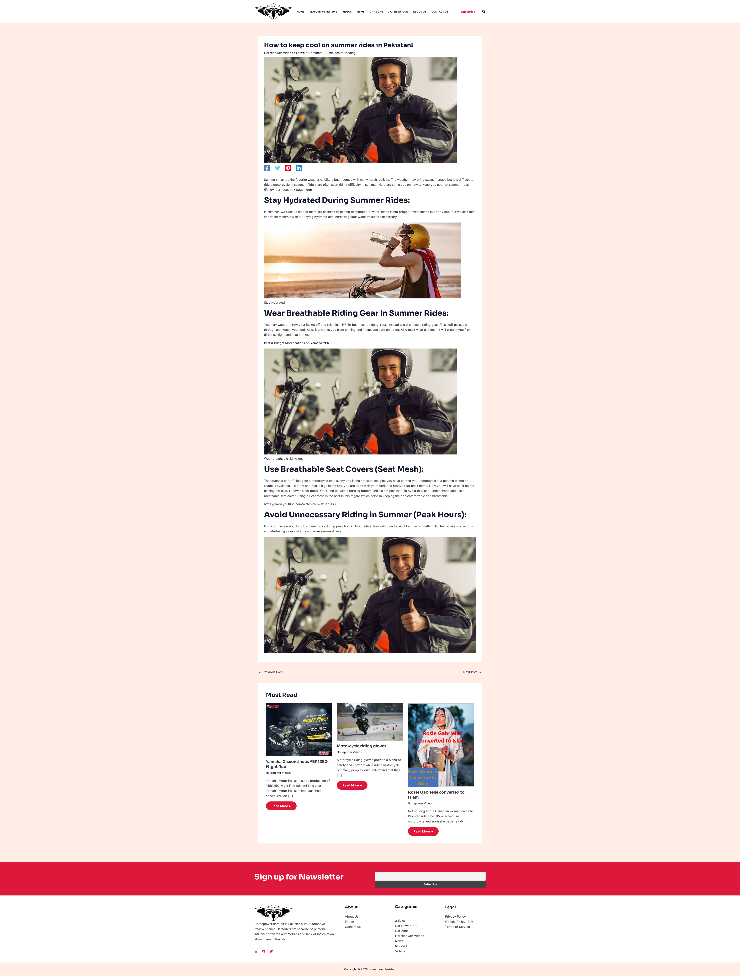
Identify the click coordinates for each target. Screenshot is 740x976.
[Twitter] (277, 168)
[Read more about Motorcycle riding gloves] (370, 722)
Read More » (281, 806)
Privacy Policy (455, 916)
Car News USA (398, 11)
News (361, 11)
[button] (468, 11)
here (307, 190)
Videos (347, 11)
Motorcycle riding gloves (361, 746)
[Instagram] (255, 951)
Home (300, 11)
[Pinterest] (288, 168)
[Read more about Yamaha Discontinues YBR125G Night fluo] (299, 729)
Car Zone (376, 11)
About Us (419, 11)
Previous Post (271, 672)
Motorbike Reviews (323, 11)
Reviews (401, 946)
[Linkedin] (299, 168)
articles (400, 920)
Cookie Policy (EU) (459, 922)
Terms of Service (457, 927)
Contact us (439, 11)
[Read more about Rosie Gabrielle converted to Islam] (441, 745)
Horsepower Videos (278, 53)
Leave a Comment (309, 53)
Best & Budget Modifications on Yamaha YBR (296, 343)
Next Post (472, 672)
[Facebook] (267, 168)
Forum (349, 922)
